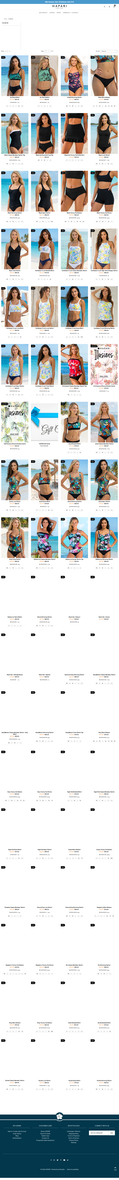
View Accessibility (73, 1169)
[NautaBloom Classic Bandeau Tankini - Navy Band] (14, 710)
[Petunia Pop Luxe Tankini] (44, 885)
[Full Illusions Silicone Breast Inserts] (104, 364)
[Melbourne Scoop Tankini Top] (74, 537)
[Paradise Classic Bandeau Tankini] (14, 885)
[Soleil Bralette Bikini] (74, 1001)
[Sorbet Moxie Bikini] (74, 1058)
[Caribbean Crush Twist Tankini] (44, 364)
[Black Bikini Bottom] (104, 75)
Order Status (17, 1134)
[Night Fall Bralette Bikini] (74, 770)
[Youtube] (64, 1160)
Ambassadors (17, 1138)
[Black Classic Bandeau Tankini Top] (14, 133)
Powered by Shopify (57, 1169)
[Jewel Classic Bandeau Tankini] (104, 422)
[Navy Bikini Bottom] (104, 710)
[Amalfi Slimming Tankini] (74, 75)
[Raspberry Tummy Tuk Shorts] (44, 943)
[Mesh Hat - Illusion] (104, 595)
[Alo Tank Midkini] (44, 75)
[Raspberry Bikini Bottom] (104, 885)
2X (111, 106)
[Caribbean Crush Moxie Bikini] (74, 306)
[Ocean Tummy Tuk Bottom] (104, 828)
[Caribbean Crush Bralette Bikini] (44, 249)
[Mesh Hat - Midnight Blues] (14, 653)
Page (42, 51)
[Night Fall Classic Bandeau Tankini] (104, 770)
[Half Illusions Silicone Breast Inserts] (14, 422)
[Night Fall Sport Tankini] (44, 828)
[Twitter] (57, 1160)
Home (5, 18)
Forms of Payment (74, 1136)
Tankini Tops (45, 1136)
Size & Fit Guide (45, 1134)
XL (19, 106)
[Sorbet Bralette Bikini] (104, 1001)
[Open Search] (104, 6)
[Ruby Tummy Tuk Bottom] (44, 1001)
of (52, 51)
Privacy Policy (73, 1140)
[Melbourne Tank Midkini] (14, 595)
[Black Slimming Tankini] (14, 191)
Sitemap (73, 1142)
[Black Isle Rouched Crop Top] (44, 133)
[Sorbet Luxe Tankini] (44, 1058)
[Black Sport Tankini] (44, 191)
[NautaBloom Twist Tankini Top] (74, 710)
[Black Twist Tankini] (14, 249)
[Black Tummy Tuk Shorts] (104, 191)
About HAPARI (45, 1131)
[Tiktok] (67, 1160)
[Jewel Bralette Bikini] (74, 422)
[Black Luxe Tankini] (104, 133)
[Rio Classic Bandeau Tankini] (74, 943)
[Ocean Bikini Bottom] (74, 828)
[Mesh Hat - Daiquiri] (74, 595)
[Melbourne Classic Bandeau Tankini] (44, 537)
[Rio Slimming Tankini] (104, 943)
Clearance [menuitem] (74, 12)
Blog (17, 1136)
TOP (115, 1170)
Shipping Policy (74, 1134)
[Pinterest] (60, 1160)
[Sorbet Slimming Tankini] (104, 1058)
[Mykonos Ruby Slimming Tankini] (74, 653)
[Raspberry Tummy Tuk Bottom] (14, 943)
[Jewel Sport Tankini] (104, 479)
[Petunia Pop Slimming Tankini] (74, 885)
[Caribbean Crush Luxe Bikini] (14, 306)
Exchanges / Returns (73, 1131)
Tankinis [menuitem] (52, 12)
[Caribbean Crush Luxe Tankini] (44, 306)
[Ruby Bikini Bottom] (14, 1001)
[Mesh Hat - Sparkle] (44, 653)
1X (108, 106)
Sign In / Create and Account (17, 1131)
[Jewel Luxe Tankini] (14, 479)
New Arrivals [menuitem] (43, 12)
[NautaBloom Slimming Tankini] (44, 710)
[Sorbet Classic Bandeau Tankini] (14, 1058)
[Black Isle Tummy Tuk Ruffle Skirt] (74, 133)
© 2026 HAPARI (45, 1169)
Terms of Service (73, 1138)
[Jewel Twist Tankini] (14, 537)
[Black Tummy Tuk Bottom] (74, 191)
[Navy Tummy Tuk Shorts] (44, 770)
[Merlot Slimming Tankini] (44, 595)
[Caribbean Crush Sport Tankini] (14, 364)
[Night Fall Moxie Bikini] (14, 828)
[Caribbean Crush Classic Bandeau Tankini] (74, 249)
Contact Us (45, 1138)
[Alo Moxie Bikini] (14, 75)
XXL (52, 221)
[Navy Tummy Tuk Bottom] (14, 770)
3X (114, 106)
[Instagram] (54, 1160)
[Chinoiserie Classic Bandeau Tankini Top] (74, 364)
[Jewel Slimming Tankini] (74, 479)
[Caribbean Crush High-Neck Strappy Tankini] (104, 249)
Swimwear (66, 12)
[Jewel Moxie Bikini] (44, 479)
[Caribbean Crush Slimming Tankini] (104, 306)
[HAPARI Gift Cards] (44, 422)
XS (67, 106)
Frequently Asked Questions (45, 1140)
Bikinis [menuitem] (59, 12)
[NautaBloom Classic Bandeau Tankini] (104, 653)
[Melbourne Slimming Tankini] (104, 537)
